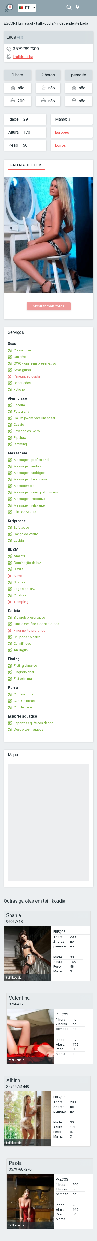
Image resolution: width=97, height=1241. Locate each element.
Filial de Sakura (25, 512)
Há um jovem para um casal (34, 418)
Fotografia (21, 411)
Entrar (78, 6)
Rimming (20, 444)
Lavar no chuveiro (27, 431)
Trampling (21, 602)
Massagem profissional (31, 460)
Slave (18, 576)
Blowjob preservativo (29, 617)
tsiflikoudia (45, 23)
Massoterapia (24, 486)
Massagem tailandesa (30, 479)
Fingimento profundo (30, 630)
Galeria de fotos (26, 165)
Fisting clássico (25, 666)
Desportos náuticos (28, 729)
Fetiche (19, 389)
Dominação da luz (27, 563)
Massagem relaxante (29, 505)
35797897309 (26, 48)
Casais (19, 425)
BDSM (18, 569)
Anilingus (21, 650)
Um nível (20, 357)
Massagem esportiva (29, 499)
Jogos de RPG (24, 589)
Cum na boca (23, 694)
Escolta (19, 405)
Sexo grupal (23, 370)
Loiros (60, 145)
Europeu (62, 132)
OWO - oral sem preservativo (35, 363)
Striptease (21, 527)
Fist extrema (23, 679)
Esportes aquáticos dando (34, 723)
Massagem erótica (28, 466)
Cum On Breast (25, 701)
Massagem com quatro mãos (36, 492)
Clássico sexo (24, 350)
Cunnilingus (22, 643)
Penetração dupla (27, 376)
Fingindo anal (24, 672)
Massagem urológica (30, 473)
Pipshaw (20, 438)
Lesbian (20, 540)
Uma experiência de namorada (36, 624)
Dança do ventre (26, 534)
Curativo (20, 595)
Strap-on (20, 582)
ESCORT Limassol (18, 23)
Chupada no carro (27, 637)
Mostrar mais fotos (48, 306)
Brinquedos (22, 383)
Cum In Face (23, 707)
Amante (19, 556)
